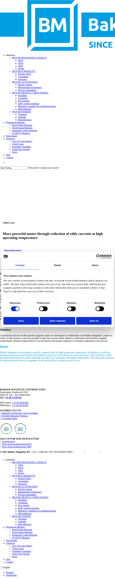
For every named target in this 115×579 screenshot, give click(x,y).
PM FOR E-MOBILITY (23, 476)
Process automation (27, 494)
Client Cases (18, 548)
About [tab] (95, 265)
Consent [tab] (19, 265)
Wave (20, 467)
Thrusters (22, 519)
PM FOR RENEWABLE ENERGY (29, 462)
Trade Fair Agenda (21, 554)
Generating (23, 481)
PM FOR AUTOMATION (25, 486)
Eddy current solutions (28, 508)
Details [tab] (57, 265)
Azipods (22, 521)
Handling (22, 500)
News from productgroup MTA (17, 444)
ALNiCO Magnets (21, 538)
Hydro (21, 473)
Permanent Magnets (15, 527)
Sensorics (22, 484)
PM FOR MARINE (21, 516)
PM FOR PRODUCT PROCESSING (30, 497)
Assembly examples (21, 551)
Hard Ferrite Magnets (22, 529)
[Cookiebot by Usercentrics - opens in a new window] (98, 256)
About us (10, 543)
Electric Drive (24, 478)
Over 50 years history (22, 546)
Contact (9, 562)
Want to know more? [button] (13, 250)
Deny (21, 320)
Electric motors (25, 489)
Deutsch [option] (10, 572)
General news (8, 441)
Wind (20, 465)
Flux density (24, 505)
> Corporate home (8, 418)
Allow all (93, 320)
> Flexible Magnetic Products (14, 416)
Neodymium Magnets (22, 532)
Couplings (23, 503)
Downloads (11, 540)
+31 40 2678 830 (20, 405)
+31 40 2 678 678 (12, 397)
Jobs (8, 559)
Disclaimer (79, 452)
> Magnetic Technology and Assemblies (19, 413)
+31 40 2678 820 (20, 402)
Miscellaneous (24, 513)
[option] (60, 572)
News (15, 556)
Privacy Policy (92, 452)
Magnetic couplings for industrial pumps (37, 511)
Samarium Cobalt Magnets (24, 535)
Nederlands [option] (11, 575)
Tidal (20, 470)
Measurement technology (30, 492)
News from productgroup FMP (16, 447)
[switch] (43, 308)
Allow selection (58, 320)
